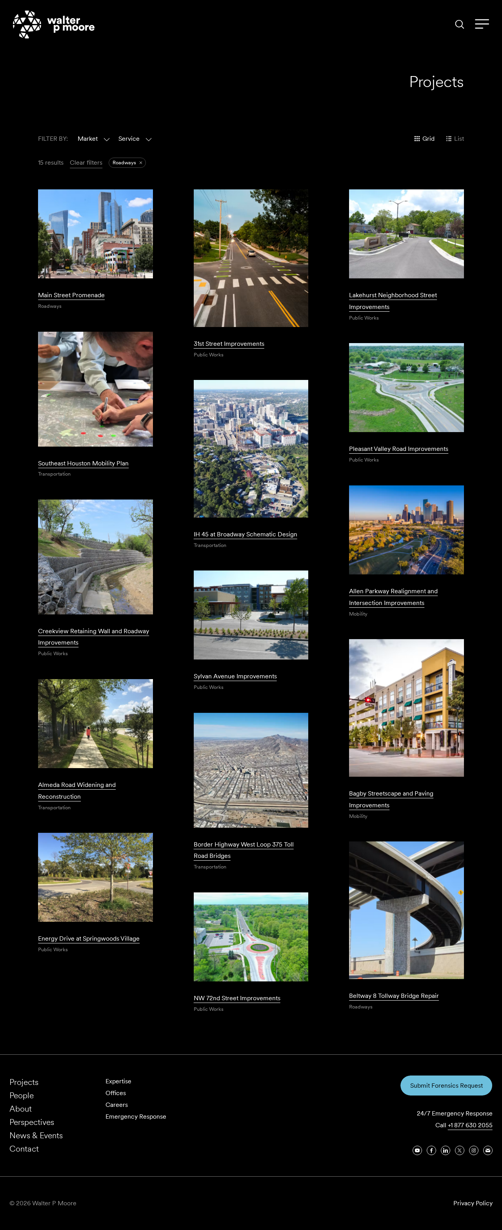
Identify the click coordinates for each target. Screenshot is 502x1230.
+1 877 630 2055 (470, 1125)
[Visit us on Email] (488, 1150)
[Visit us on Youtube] (417, 1150)
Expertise (118, 1081)
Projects (23, 1082)
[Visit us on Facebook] (431, 1150)
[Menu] (482, 24)
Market (88, 138)
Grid (428, 138)
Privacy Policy (473, 1203)
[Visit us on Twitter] (459, 1150)
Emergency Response (135, 1116)
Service (129, 138)
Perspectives (31, 1122)
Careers (116, 1104)
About (20, 1109)
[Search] (459, 24)
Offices (115, 1093)
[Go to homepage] (54, 24)
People (21, 1095)
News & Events (36, 1135)
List (459, 138)
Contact (24, 1149)
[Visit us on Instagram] (473, 1150)
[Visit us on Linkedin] (445, 1150)
